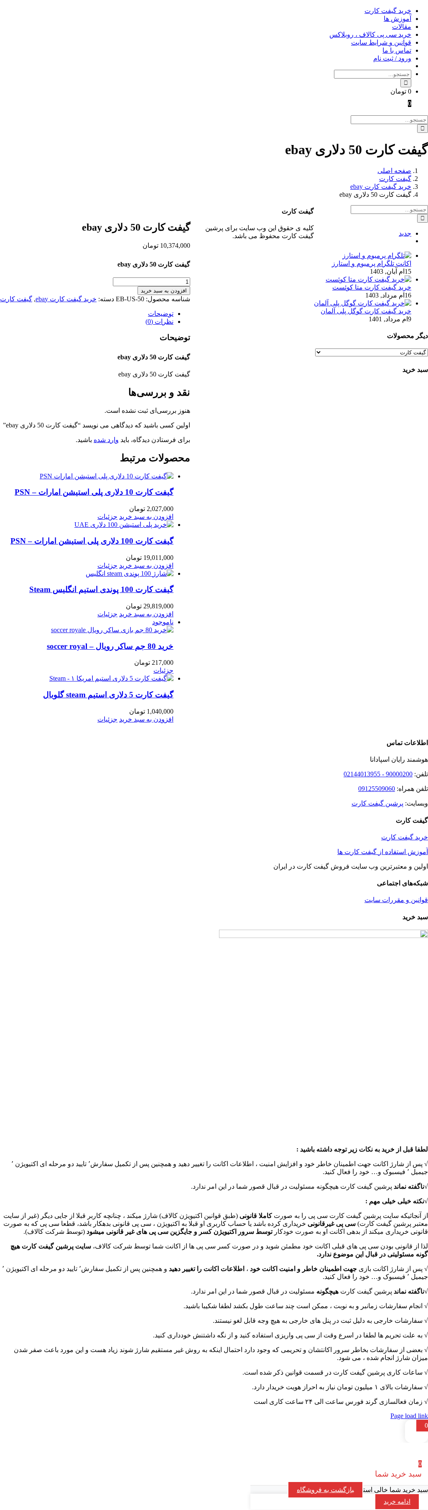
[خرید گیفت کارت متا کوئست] (368, 279)
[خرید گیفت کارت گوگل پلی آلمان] (362, 303)
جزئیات (107, 516)
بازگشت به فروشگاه (325, 1489)
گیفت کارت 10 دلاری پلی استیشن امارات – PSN (94, 492)
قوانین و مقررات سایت (396, 899)
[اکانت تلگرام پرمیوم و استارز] (376, 255)
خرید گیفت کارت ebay (66, 299)
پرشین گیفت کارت (377, 803)
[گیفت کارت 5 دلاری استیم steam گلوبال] (86, 678)
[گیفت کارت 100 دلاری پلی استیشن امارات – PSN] (86, 525)
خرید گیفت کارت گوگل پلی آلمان (366, 311)
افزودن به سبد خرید (164, 290)
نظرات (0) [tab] (159, 321)
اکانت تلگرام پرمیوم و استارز (371, 263)
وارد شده (106, 439)
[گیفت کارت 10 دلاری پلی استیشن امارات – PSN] (86, 476)
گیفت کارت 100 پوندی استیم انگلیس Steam (101, 589)
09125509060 (376, 788)
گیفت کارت (16, 299)
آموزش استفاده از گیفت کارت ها (382, 851)
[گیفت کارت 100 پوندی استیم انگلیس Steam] (86, 573)
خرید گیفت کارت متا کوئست (371, 287)
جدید (405, 233)
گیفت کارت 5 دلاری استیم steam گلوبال (108, 694)
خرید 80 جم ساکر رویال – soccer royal (110, 646)
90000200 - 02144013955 (378, 774)
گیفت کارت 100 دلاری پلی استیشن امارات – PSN (91, 540)
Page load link (409, 1415)
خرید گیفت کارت (404, 837)
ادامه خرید (397, 1501)
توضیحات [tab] (160, 313)
